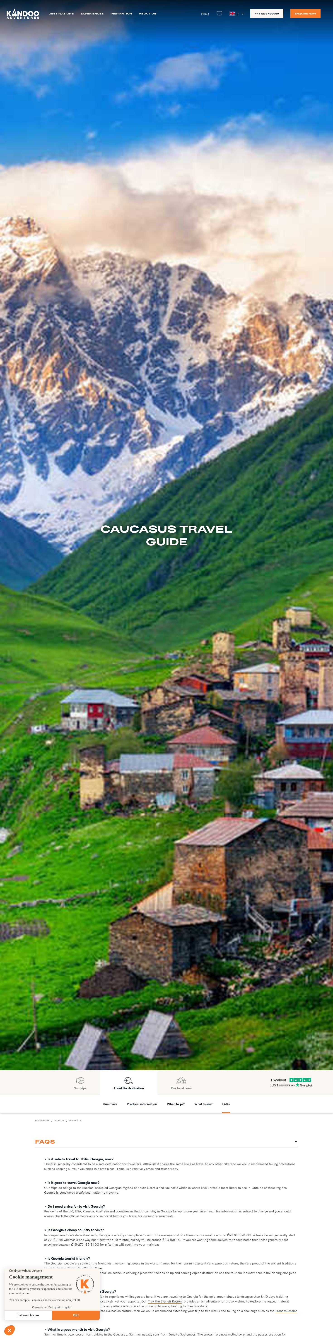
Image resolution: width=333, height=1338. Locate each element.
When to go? (176, 1104)
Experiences (92, 13)
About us (147, 13)
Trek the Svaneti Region (165, 1301)
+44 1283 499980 (267, 13)
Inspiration (121, 13)
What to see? (203, 1104)
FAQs (205, 13)
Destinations (61, 13)
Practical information (142, 1104)
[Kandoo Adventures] (23, 13)
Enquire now (305, 13)
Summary (110, 1104)
